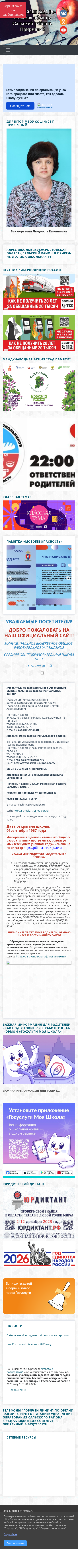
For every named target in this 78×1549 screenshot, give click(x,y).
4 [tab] (47, 485)
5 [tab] (39, 605)
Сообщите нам (20, 106)
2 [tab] (36, 485)
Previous (5, 454)
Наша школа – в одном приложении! (39, 1075)
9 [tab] (61, 605)
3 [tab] (42, 485)
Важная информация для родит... (31, 1091)
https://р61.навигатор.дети (43, 848)
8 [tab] (55, 605)
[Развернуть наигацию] (8, 50)
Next (71, 454)
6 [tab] (44, 605)
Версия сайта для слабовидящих (13, 10)
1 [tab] (31, 485)
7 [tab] (50, 605)
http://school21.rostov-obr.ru (31, 810)
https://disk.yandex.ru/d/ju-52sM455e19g (41, 956)
